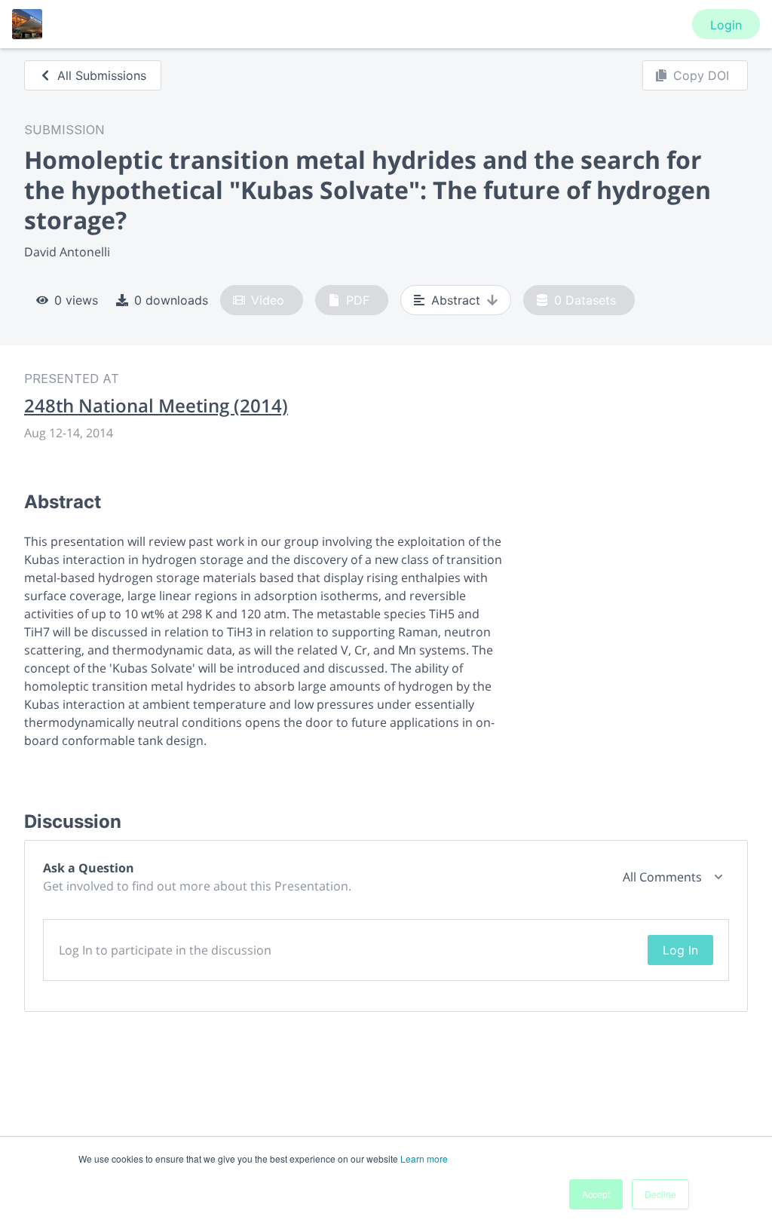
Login (726, 24)
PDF (357, 300)
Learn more (424, 1158)
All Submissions (101, 75)
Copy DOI (701, 75)
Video (267, 300)
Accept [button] (596, 1194)
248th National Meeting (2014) (156, 406)
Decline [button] (660, 1194)
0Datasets (585, 300)
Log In (680, 950)
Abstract (455, 300)
